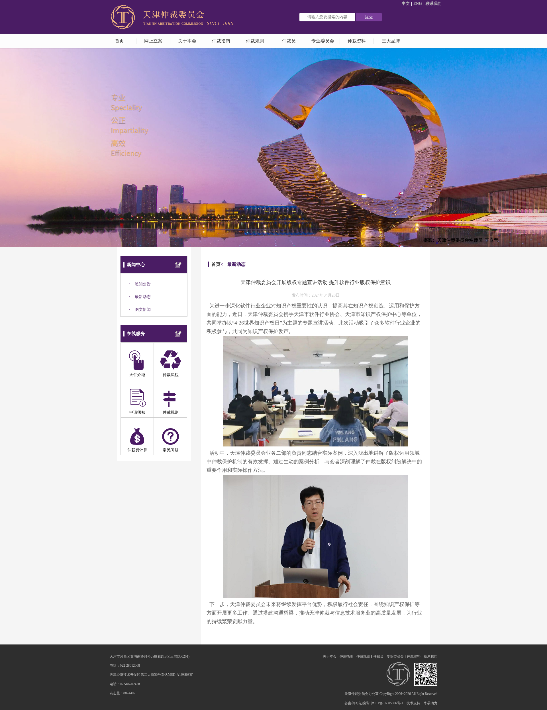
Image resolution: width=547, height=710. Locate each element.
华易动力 (430, 703)
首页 (216, 264)
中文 (406, 3)
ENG (417, 3)
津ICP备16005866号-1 (387, 703)
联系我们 (434, 3)
